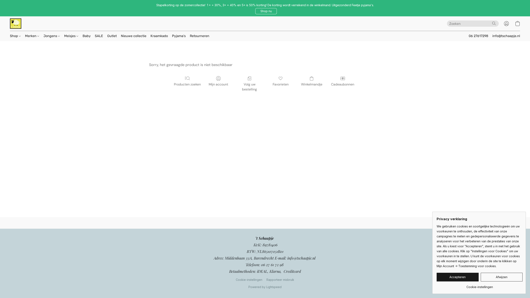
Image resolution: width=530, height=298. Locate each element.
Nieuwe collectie (133, 36)
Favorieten (281, 84)
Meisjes (70, 36)
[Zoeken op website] (494, 23)
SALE (99, 36)
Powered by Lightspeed (265, 287)
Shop (14, 36)
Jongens (50, 36)
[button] (266, 11)
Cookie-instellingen (249, 279)
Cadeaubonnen (342, 84)
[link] (480, 285)
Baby (87, 36)
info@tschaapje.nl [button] (506, 36)
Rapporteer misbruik (280, 279)
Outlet (112, 36)
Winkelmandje (311, 84)
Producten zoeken (187, 84)
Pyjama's (179, 36)
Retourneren (199, 36)
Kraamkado (159, 36)
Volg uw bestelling (249, 86)
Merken (31, 36)
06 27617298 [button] (478, 36)
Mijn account (218, 84)
